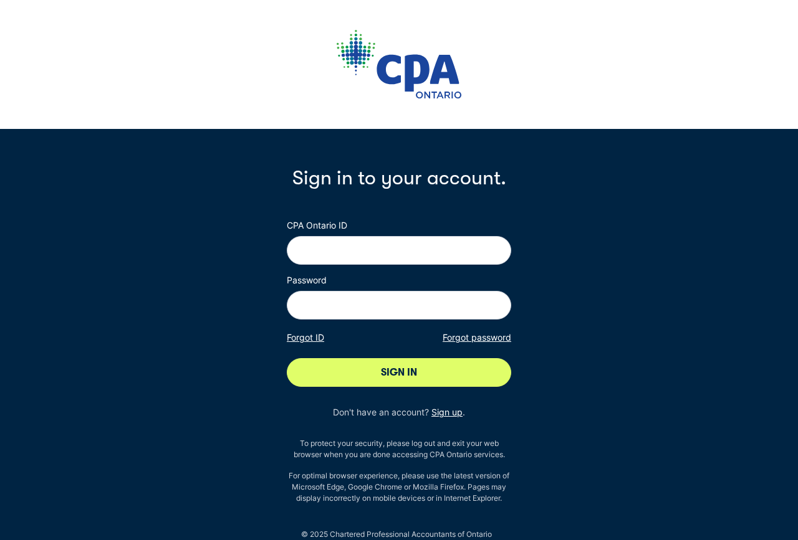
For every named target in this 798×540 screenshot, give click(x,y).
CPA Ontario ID (317, 225)
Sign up (447, 412)
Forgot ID (305, 337)
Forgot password (477, 337)
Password (307, 280)
